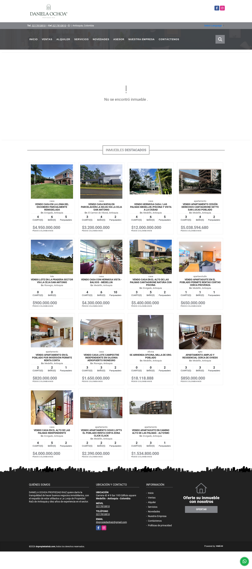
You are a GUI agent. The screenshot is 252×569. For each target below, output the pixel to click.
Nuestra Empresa (141, 39)
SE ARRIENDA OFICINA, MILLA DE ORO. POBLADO (151, 356)
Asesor (118, 39)
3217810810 (39, 25)
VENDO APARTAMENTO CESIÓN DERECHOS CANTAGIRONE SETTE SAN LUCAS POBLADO (200, 207)
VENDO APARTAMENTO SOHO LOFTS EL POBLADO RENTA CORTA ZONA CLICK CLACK (101, 433)
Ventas (47, 39)
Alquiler (63, 39)
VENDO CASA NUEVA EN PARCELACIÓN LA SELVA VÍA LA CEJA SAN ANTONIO (101, 207)
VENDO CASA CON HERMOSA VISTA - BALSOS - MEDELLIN (101, 281)
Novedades (101, 39)
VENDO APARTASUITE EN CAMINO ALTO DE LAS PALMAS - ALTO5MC (150, 431)
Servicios (81, 39)
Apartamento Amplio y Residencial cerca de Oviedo (200, 356)
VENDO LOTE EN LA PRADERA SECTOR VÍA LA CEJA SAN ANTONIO (52, 281)
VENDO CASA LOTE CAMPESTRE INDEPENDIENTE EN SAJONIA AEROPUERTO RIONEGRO (101, 357)
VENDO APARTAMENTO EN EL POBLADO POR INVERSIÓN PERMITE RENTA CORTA (52, 357)
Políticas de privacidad (160, 525)
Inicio (33, 39)
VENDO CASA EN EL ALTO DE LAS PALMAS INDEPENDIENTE (52, 431)
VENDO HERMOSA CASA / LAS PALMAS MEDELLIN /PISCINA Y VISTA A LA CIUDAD (150, 207)
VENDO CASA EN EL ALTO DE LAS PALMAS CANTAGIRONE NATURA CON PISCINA (151, 282)
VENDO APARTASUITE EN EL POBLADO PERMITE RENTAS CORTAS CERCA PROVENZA (200, 282)
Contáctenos (169, 39)
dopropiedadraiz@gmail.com (111, 522)
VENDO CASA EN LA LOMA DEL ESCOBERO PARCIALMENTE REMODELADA (52, 207)
